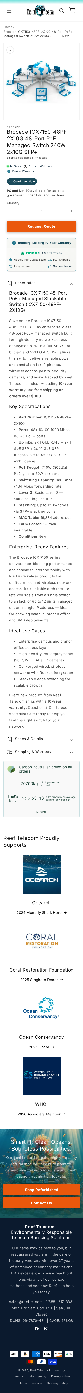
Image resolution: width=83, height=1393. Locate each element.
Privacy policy (60, 1376)
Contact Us (41, 1203)
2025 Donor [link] (39, 1047)
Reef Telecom (39, 1370)
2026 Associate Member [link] (39, 1114)
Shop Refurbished (41, 1189)
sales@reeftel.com (25, 1302)
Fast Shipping (61, 259)
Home (7, 27)
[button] (9, 11)
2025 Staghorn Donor (39, 980)
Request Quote (41, 226)
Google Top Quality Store (30, 259)
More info (41, 811)
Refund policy (37, 1376)
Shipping (12, 157)
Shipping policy (57, 1383)
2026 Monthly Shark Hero (39, 912)
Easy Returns (22, 266)
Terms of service (31, 1383)
